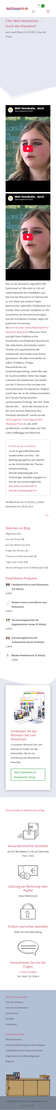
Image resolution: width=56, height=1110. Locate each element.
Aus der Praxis (13, 539)
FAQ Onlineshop (13, 1039)
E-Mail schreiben (28, 972)
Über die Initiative (14, 1002)
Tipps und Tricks (14, 562)
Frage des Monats (15, 550)
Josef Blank (16, 32)
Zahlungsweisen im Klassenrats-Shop (24, 1050)
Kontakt (10, 1018)
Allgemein (11, 533)
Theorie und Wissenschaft (19, 556)
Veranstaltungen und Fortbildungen (25, 567)
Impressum (11, 1024)
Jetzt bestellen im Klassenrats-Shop (25, 774)
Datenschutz (12, 1013)
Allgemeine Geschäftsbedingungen (23, 1056)
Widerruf (10, 1061)
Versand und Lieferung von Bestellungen (25, 1045)
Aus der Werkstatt (15, 545)
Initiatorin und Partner (17, 1007)
